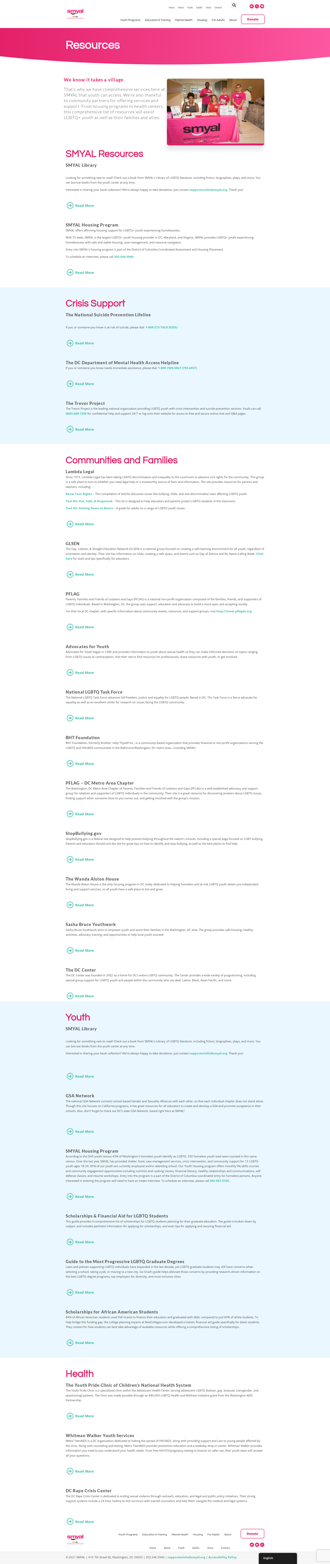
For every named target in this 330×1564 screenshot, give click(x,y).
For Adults (218, 20)
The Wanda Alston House (92, 879)
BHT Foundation (83, 737)
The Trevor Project (85, 403)
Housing (202, 20)
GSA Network (80, 1095)
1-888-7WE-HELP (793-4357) (177, 368)
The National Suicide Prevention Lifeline (108, 314)
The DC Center (81, 970)
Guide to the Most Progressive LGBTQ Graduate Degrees (125, 1261)
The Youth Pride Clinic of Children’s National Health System (128, 1385)
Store (208, 7)
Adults (199, 7)
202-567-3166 (219, 1181)
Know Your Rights (79, 494)
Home (172, 7)
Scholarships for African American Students (112, 1311)
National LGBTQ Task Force (94, 692)
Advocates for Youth (87, 646)
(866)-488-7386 (76, 413)
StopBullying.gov (84, 833)
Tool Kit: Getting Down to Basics (89, 508)
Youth (190, 7)
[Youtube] (262, 6)
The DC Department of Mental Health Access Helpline (122, 362)
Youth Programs (130, 20)
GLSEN (73, 543)
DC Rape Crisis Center (89, 1490)
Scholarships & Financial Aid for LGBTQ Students (117, 1215)
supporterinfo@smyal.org (208, 190)
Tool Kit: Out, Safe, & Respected (89, 501)
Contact (218, 7)
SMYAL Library (81, 165)
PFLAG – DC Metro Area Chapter (100, 783)
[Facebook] (252, 6)
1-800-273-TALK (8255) (161, 327)
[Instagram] (257, 6)
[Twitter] (252, 1545)
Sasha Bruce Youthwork (91, 924)
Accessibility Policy (222, 1557)
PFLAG (73, 593)
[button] (234, 5)
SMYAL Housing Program (92, 224)
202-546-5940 (123, 257)
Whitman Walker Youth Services (100, 1435)
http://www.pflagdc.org (234, 611)
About (181, 7)
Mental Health (183, 20)
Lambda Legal (80, 471)
